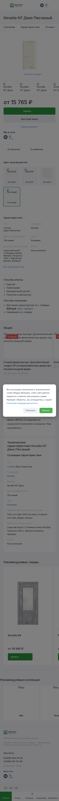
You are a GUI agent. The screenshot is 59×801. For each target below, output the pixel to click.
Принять (46, 410)
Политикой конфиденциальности (22, 403)
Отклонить (30, 410)
